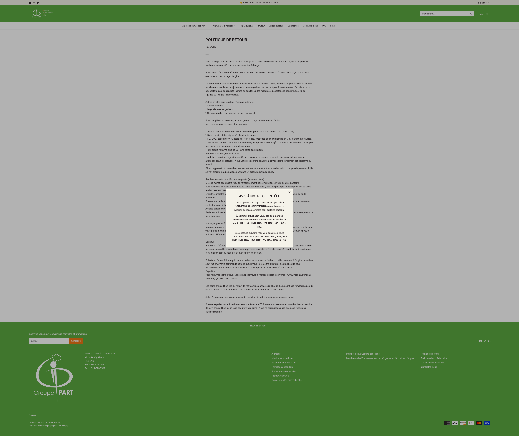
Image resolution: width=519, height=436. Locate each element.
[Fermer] (289, 192)
